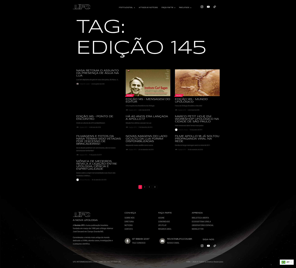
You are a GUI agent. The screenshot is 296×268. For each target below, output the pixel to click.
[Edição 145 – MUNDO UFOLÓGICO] (197, 82)
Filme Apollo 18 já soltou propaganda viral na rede (197, 139)
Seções (129, 95)
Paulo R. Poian (183, 130)
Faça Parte (167, 7)
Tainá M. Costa (84, 84)
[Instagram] (202, 7)
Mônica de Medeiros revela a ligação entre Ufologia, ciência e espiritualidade (96, 165)
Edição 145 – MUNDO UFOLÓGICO (191, 100)
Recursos (184, 7)
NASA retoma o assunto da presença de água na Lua (97, 73)
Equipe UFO (133, 110)
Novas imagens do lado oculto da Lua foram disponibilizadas (146, 139)
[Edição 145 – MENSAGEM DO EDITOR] (148, 82)
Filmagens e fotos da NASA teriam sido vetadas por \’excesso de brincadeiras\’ (98, 140)
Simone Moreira (85, 180)
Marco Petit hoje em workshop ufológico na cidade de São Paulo (197, 119)
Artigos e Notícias (148, 7)
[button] (127, 7)
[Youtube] (208, 7)
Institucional (126, 7)
